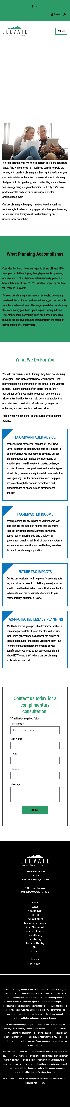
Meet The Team (35, 910)
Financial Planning (35, 919)
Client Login (59, 14)
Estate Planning (35, 935)
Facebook (36, 959)
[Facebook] (32, 6)
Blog (35, 947)
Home (35, 902)
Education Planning (35, 943)
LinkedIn (36, 964)
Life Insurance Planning (35, 923)
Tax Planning (35, 939)
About (35, 906)
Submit (35, 810)
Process (35, 915)
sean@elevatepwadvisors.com (35, 892)
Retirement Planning (35, 931)
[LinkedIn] (37, 6)
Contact (35, 951)
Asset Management (35, 927)
